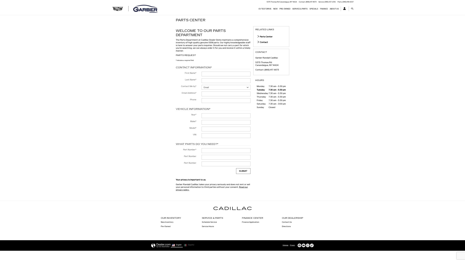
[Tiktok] (312, 245)
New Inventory (167, 222)
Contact (263, 42)
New (275, 9)
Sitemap (285, 245)
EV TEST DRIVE (265, 9)
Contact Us (287, 222)
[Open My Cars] (344, 9)
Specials (314, 9)
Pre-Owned (284, 9)
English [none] (179, 245)
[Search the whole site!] (352, 8)
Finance (324, 9)
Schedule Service (209, 222)
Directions (286, 226)
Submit (243, 171)
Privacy (292, 245)
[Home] (117, 8)
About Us (334, 9)
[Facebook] (299, 245)
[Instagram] (308, 245)
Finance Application (250, 222)
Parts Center (266, 36)
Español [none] (191, 245)
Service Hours (208, 226)
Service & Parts (300, 9)
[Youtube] (303, 245)
